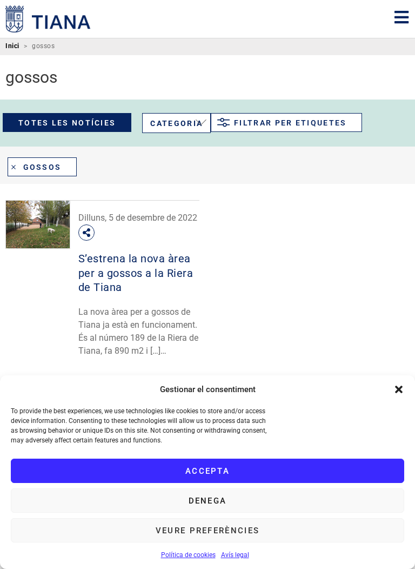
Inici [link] (12, 46)
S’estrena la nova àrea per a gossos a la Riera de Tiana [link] (135, 273)
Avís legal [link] (235, 555)
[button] (398, 389)
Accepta (207, 471)
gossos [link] (42, 167)
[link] (48, 18)
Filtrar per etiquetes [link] (290, 122)
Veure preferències (207, 530)
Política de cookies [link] (188, 555)
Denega (208, 501)
